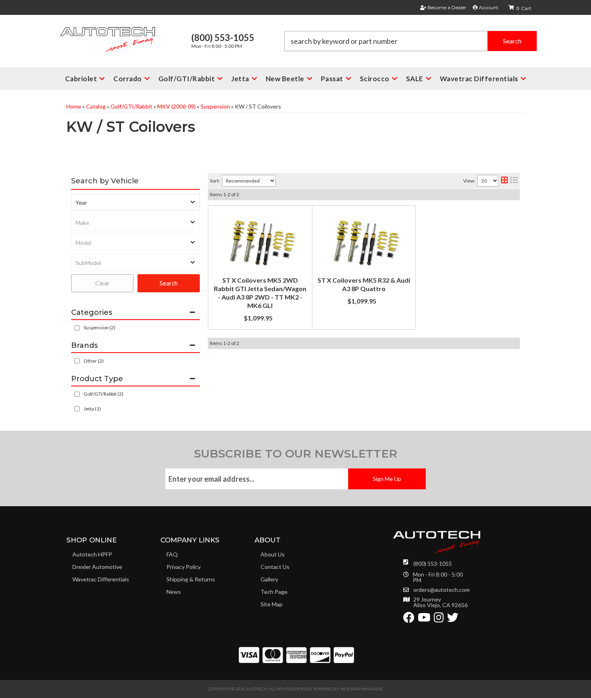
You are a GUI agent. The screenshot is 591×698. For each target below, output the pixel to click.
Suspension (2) (99, 327)
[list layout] (514, 181)
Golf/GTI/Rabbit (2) (103, 394)
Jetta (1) (92, 409)
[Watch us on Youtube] (424, 619)
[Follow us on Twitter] (452, 619)
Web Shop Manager (361, 688)
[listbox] (135, 202)
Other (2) (94, 361)
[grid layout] (504, 181)
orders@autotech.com (441, 590)
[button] (410, 41)
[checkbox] (77, 360)
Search (169, 283)
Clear (102, 283)
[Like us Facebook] (409, 619)
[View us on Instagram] (439, 619)
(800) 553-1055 (432, 563)
